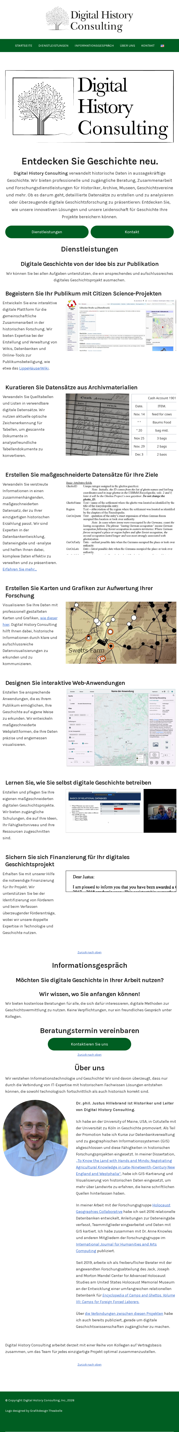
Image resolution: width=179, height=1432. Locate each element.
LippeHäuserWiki (34, 368)
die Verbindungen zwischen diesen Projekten (124, 1313)
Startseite (23, 45)
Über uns (127, 45)
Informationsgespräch (94, 45)
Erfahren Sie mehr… (20, 569)
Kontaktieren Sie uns (89, 1044)
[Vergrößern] (171, 694)
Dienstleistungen (53, 45)
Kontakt (148, 45)
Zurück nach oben (89, 952)
